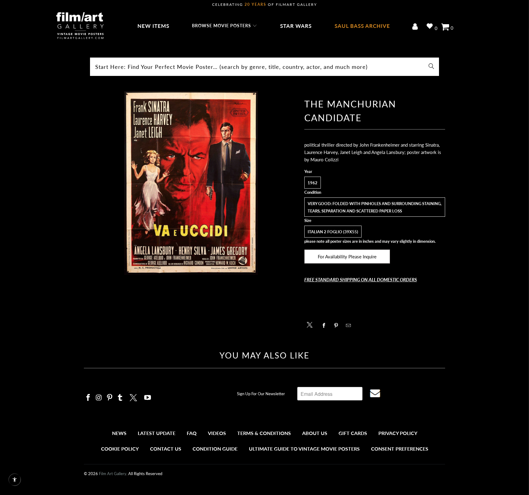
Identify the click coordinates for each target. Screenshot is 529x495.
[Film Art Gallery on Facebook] (88, 398)
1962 (312, 182)
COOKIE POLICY (120, 449)
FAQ (192, 433)
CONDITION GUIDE (215, 449)
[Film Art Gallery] (80, 26)
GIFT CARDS (353, 433)
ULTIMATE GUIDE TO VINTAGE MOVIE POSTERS (304, 449)
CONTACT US (165, 449)
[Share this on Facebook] (325, 325)
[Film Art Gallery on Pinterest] (109, 398)
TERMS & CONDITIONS (264, 433)
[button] (224, 26)
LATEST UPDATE (156, 433)
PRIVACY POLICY (397, 433)
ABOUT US (314, 433)
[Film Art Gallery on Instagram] (99, 398)
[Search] (431, 67)
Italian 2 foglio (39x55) (333, 231)
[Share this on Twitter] (311, 324)
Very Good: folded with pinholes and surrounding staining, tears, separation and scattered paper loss (374, 207)
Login (416, 27)
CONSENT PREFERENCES (399, 449)
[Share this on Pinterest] (338, 325)
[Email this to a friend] (350, 325)
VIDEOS (217, 433)
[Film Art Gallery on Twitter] (134, 397)
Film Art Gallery (112, 473)
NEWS (119, 433)
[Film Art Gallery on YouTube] (147, 398)
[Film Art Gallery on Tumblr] (120, 398)
